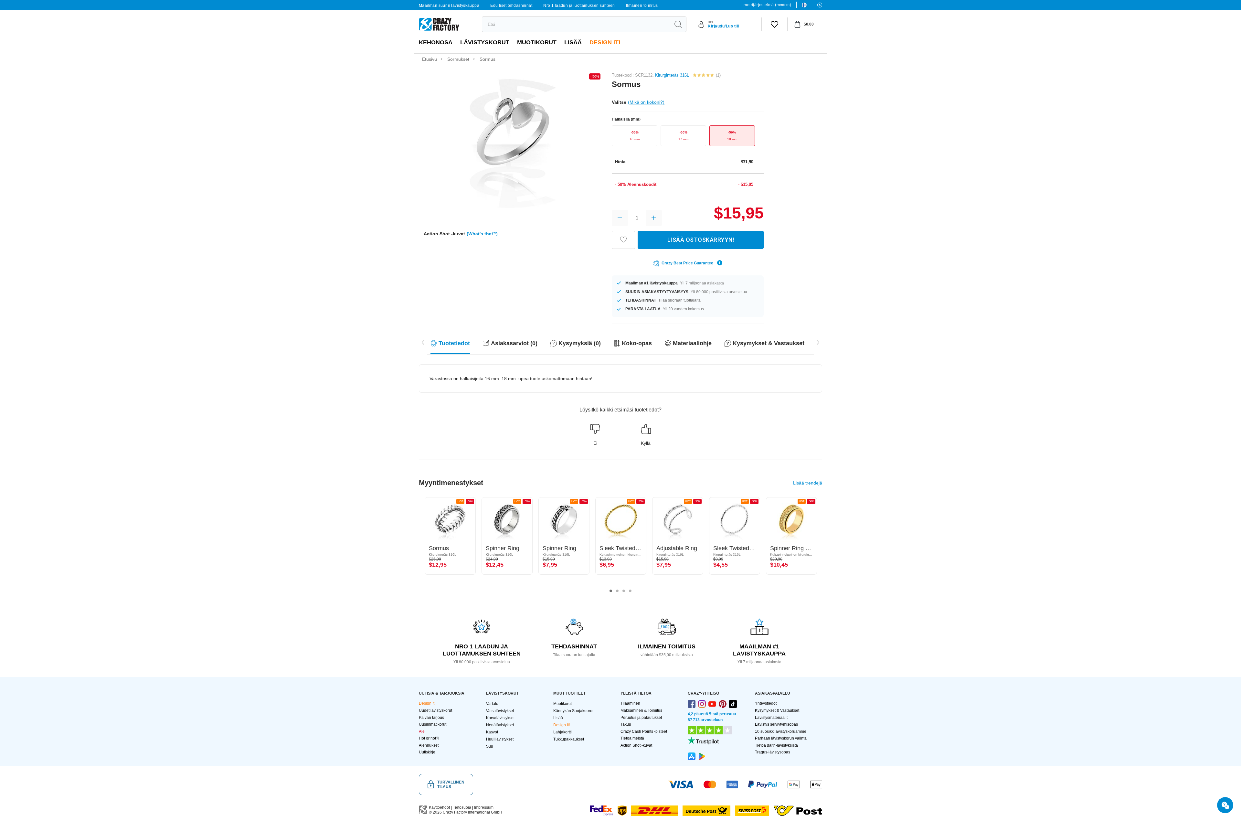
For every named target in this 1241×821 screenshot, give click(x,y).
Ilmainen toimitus (642, 5)
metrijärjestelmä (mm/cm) (767, 5)
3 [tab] (623, 591)
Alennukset (429, 745)
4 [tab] (630, 591)
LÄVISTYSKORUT (484, 42)
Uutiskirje (427, 752)
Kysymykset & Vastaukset (777, 710)
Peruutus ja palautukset (641, 717)
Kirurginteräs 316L (672, 75)
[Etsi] (678, 24)
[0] (774, 24)
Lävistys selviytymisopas (776, 724)
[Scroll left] (818, 342)
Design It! (604, 42)
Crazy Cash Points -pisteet (643, 731)
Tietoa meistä (632, 738)
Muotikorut (537, 42)
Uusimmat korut (432, 724)
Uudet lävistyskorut (435, 710)
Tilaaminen (630, 703)
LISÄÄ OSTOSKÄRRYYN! (700, 239)
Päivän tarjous (431, 717)
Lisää (573, 42)
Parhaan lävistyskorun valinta (781, 738)
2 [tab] (617, 591)
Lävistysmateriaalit (771, 717)
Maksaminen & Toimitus (641, 710)
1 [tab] (611, 591)
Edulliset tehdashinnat (511, 5)
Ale (422, 731)
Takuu (625, 724)
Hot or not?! (429, 738)
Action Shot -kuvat (636, 745)
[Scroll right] (423, 342)
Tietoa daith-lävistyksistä (776, 745)
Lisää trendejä (807, 482)
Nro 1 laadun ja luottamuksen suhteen (579, 5)
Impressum (483, 807)
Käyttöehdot (439, 807)
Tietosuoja (462, 807)
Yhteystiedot (766, 703)
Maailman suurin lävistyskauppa (449, 5)
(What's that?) (482, 233)
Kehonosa (435, 42)
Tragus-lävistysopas (772, 752)
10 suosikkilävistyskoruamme (780, 731)
